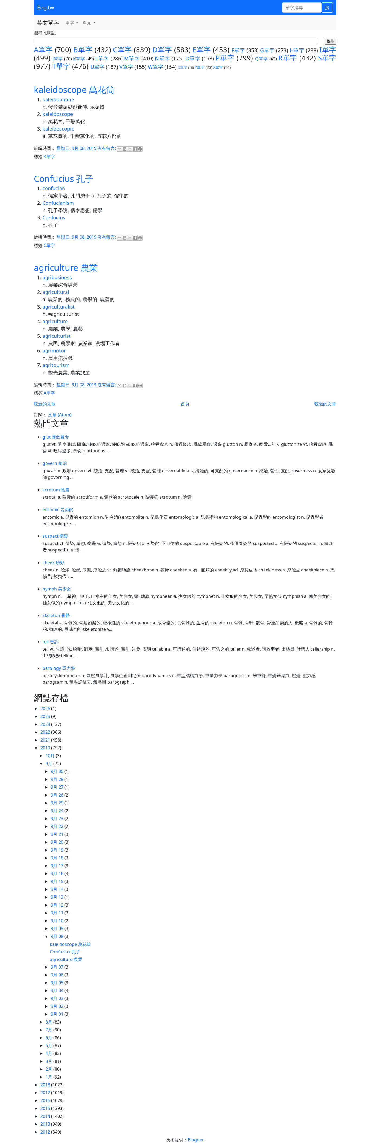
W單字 (155, 66)
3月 (49, 1061)
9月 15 (57, 881)
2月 (49, 1069)
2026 (45, 709)
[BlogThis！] (124, 149)
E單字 (202, 49)
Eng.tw (45, 7)
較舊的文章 (325, 404)
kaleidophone (58, 99)
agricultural (56, 292)
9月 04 (57, 990)
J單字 (58, 59)
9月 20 (57, 842)
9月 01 (57, 1014)
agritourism (56, 365)
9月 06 (57, 975)
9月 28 (57, 779)
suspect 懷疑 (55, 536)
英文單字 (48, 22)
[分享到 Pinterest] (140, 149)
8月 (49, 1022)
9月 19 (57, 850)
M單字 (131, 58)
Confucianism (58, 203)
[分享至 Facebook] (135, 149)
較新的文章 (45, 404)
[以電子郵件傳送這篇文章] (119, 149)
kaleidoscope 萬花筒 (74, 89)
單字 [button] (70, 23)
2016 (45, 1100)
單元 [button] (87, 23)
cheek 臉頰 (53, 563)
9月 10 (57, 921)
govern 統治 (55, 463)
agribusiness (57, 277)
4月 (49, 1053)
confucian (54, 188)
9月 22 (57, 826)
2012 (45, 1132)
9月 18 (57, 858)
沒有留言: (107, 148)
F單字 (238, 50)
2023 (45, 724)
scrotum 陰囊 (56, 490)
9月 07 (57, 967)
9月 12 (57, 905)
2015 (45, 1108)
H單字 (297, 50)
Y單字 (200, 67)
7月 (49, 1030)
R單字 (287, 58)
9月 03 (57, 998)
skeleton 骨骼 (56, 615)
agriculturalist (59, 306)
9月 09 (57, 928)
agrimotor (54, 350)
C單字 (122, 49)
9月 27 (57, 787)
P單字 (225, 58)
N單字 (162, 58)
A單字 (43, 49)
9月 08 (57, 936)
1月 (49, 1077)
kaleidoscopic (58, 128)
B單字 (83, 49)
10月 (51, 756)
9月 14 (57, 889)
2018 (45, 1085)
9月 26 (57, 795)
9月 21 (57, 834)
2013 (45, 1124)
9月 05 (57, 983)
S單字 (327, 58)
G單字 (267, 50)
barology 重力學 (59, 668)
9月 (49, 764)
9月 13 (57, 897)
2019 (45, 748)
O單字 (192, 58)
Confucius (54, 217)
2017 (45, 1093)
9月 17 (57, 866)
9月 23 (57, 818)
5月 (49, 1045)
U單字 (97, 66)
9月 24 (57, 811)
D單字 (162, 49)
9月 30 (57, 771)
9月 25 (57, 803)
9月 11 (57, 913)
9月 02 (57, 1006)
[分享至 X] (129, 149)
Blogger (195, 1140)
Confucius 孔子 (63, 178)
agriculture (55, 321)
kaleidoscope (58, 114)
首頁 (185, 404)
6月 (49, 1038)
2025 (45, 716)
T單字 (61, 66)
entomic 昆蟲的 (58, 509)
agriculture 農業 (66, 267)
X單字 (182, 67)
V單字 (126, 66)
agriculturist (57, 336)
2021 (45, 740)
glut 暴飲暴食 (56, 437)
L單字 (102, 58)
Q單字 (261, 59)
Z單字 (218, 67)
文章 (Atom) (60, 415)
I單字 (327, 49)
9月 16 (57, 873)
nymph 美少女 (57, 589)
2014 (45, 1116)
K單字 (79, 59)
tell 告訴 (51, 642)
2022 (45, 732)
